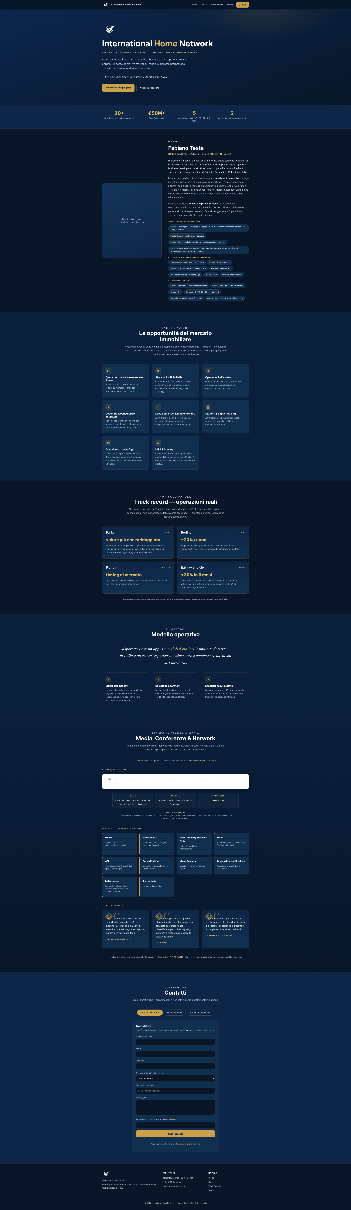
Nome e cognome (144, 1036)
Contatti (243, 5)
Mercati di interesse (145, 1085)
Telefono (140, 1061)
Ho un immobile (174, 1012)
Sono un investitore (150, 1012)
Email (138, 1048)
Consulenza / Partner (200, 1012)
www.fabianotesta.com (174, 1186)
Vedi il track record (149, 87)
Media (230, 4)
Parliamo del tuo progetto (118, 87)
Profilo (194, 4)
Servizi (204, 4)
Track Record (217, 4)
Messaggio (141, 1097)
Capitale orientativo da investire (150, 1073)
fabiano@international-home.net (188, 1144)
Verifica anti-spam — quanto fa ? (156, 1119)
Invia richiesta (175, 1133)
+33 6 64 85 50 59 (172, 1182)
